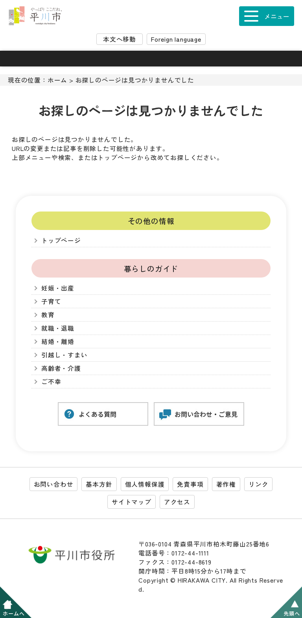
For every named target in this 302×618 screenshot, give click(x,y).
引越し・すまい (64, 354)
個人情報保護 (145, 484)
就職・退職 (57, 328)
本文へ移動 (119, 39)
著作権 (226, 484)
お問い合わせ (54, 484)
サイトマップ (131, 501)
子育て (51, 301)
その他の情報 (151, 220)
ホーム (57, 80)
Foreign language (176, 39)
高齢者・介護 (61, 368)
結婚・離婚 (57, 341)
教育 (48, 314)
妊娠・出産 (57, 287)
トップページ (61, 240)
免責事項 (190, 484)
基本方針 (99, 484)
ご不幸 (51, 381)
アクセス (177, 501)
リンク (258, 484)
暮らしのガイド (151, 268)
